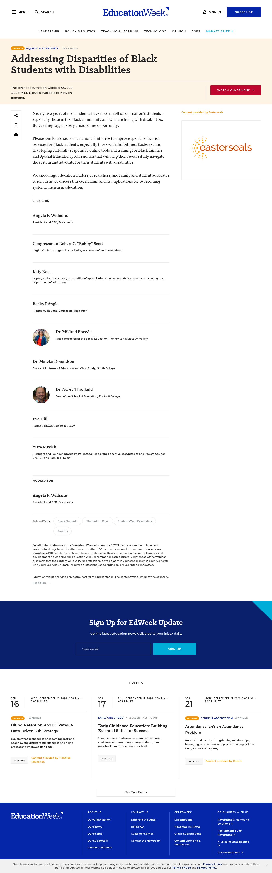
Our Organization (99, 819)
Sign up (174, 649)
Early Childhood (111, 717)
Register (19, 760)
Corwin (237, 761)
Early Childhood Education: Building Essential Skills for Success (132, 728)
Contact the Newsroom (145, 840)
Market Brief (218, 31)
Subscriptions (183, 819)
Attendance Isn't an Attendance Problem (214, 730)
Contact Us (139, 812)
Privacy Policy (212, 864)
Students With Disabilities (135, 521)
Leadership (49, 31)
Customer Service (142, 833)
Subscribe (244, 12)
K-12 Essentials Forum (142, 717)
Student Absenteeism (217, 718)
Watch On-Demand (234, 90)
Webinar (70, 48)
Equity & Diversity (42, 48)
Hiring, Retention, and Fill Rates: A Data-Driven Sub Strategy (42, 728)
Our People (95, 833)
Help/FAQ (137, 826)
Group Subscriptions (187, 833)
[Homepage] (136, 12)
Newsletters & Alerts (187, 826)
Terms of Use (181, 867)
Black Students (67, 521)
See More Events (136, 792)
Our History (95, 826)
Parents (63, 531)
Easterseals (216, 112)
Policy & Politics (80, 31)
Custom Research (229, 852)
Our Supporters (98, 840)
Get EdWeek (183, 812)
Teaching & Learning (119, 31)
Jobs (196, 31)
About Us (94, 812)
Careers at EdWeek (100, 847)
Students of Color (97, 521)
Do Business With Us (233, 812)
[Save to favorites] (16, 125)
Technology (155, 31)
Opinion (179, 31)
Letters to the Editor (143, 819)
